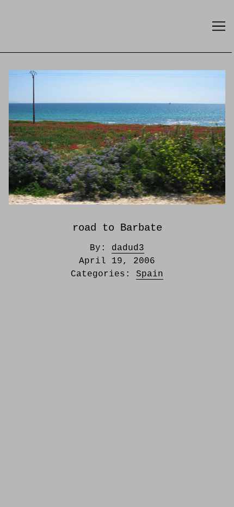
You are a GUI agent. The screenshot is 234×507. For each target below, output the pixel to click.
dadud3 (128, 248)
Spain (149, 274)
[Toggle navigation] (218, 26)
